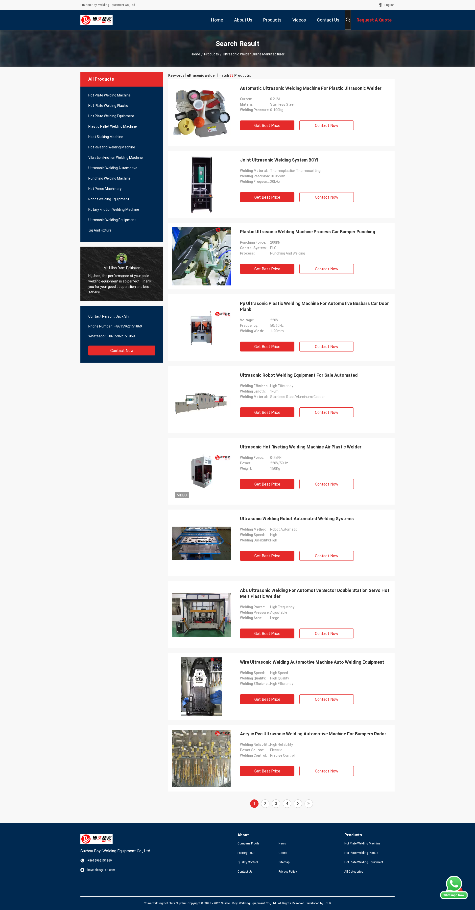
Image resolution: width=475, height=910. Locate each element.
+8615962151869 (128, 326)
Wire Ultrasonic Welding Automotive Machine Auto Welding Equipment (312, 662)
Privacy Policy (288, 871)
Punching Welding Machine (109, 178)
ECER (327, 903)
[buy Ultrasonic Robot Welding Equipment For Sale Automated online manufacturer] (201, 399)
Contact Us (245, 871)
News (282, 843)
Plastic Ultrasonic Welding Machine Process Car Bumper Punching (307, 231)
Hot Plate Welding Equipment (111, 116)
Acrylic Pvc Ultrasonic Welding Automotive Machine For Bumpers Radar (313, 733)
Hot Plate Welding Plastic (108, 106)
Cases (283, 853)
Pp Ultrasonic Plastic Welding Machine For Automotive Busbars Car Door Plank (314, 306)
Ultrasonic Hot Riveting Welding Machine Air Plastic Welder (300, 446)
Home (195, 54)
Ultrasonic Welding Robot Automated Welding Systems (297, 518)
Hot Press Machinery (104, 189)
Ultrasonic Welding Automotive (112, 168)
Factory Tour (246, 853)
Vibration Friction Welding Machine (115, 158)
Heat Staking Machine (105, 137)
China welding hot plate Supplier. (166, 903)
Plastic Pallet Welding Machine (112, 126)
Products (211, 54)
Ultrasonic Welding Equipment (112, 220)
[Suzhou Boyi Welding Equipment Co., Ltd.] (96, 20)
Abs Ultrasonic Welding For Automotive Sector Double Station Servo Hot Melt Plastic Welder (314, 593)
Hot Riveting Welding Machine (111, 147)
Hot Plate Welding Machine (109, 95)
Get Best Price (267, 125)
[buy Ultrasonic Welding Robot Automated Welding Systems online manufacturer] (201, 543)
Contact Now (122, 350)
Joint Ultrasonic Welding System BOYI (279, 160)
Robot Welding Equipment (108, 199)
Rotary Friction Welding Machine (113, 209)
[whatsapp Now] (454, 898)
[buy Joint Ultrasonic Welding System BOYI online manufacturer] (201, 184)
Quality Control (248, 862)
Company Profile (248, 843)
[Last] (309, 803)
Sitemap (284, 862)
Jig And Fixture (100, 230)
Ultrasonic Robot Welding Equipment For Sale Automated (299, 375)
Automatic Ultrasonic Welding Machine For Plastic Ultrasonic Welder (310, 88)
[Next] (298, 803)
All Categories (353, 871)
